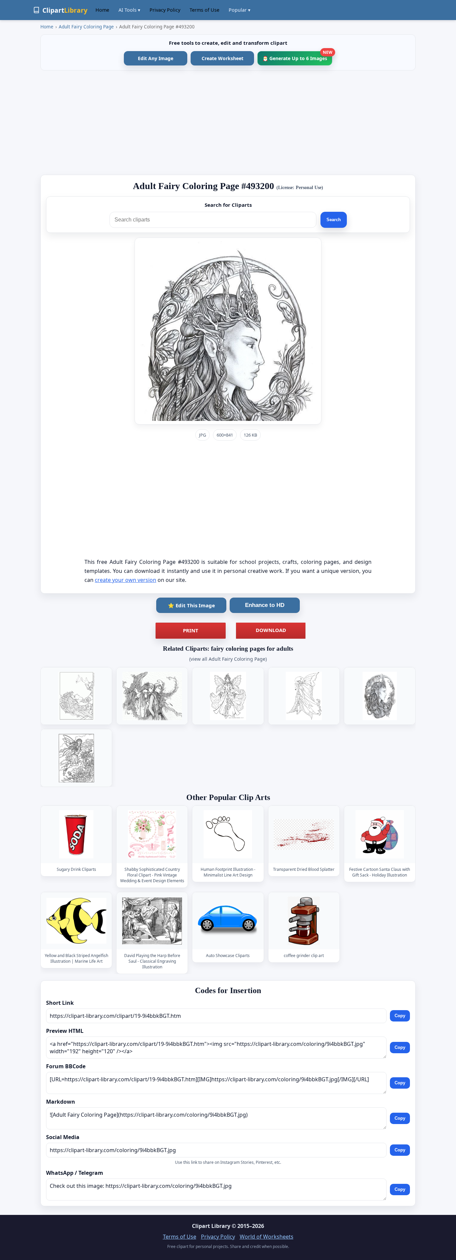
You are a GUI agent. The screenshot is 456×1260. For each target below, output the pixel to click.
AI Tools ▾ (129, 10)
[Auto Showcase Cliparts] (228, 921)
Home (102, 10)
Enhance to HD (264, 605)
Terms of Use (204, 10)
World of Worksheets (266, 1236)
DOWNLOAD (271, 630)
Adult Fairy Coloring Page (86, 26)
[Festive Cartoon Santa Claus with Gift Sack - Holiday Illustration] (380, 834)
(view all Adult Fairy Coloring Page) (228, 659)
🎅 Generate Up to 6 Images (297, 56)
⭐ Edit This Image (191, 605)
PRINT (190, 630)
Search (333, 219)
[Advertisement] (228, 122)
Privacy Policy (165, 10)
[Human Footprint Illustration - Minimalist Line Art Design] (228, 834)
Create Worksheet (222, 58)
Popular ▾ (239, 10)
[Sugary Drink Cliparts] (76, 834)
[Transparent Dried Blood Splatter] (304, 834)
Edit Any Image (155, 58)
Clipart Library (211, 1226)
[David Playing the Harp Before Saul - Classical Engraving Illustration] (152, 921)
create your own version (125, 580)
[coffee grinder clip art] (304, 921)
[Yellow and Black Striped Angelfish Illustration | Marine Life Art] (76, 921)
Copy (400, 1015)
